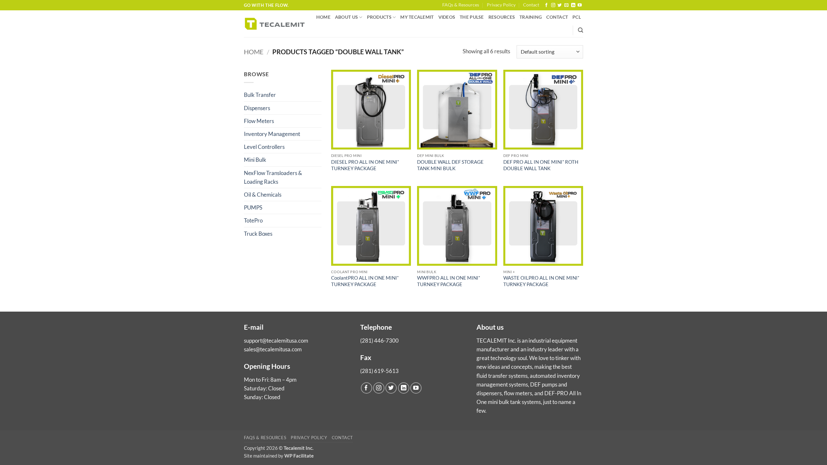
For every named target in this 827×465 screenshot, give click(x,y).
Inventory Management (272, 133)
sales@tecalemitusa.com (273, 349)
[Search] (580, 30)
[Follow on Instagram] (553, 5)
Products (379, 17)
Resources (501, 17)
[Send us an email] (566, 5)
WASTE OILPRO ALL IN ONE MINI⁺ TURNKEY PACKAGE (541, 281)
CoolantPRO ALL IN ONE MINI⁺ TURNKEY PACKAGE (365, 281)
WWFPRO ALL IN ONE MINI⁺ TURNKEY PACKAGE (448, 281)
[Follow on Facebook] (546, 5)
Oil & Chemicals (262, 194)
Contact (531, 4)
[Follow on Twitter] (560, 5)
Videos (446, 17)
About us (346, 17)
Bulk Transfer (260, 94)
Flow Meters (259, 121)
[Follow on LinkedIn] (573, 5)
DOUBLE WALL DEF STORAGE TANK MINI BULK (450, 165)
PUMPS (253, 207)
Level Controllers (264, 146)
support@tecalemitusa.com (276, 340)
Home (323, 17)
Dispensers (257, 108)
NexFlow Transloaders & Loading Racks (273, 177)
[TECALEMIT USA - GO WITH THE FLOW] (275, 24)
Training (530, 17)
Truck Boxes (258, 233)
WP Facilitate (299, 456)
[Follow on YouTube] (580, 5)
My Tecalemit (417, 17)
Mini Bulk (255, 159)
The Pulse (472, 17)
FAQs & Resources (460, 4)
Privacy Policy (501, 4)
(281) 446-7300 (379, 340)
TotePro (253, 220)
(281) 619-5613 (379, 370)
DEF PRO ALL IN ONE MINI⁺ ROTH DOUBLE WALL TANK (540, 165)
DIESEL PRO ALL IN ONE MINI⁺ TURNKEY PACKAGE (365, 165)
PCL (576, 17)
